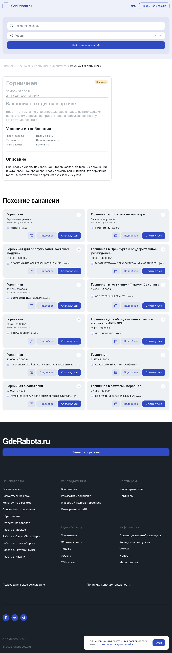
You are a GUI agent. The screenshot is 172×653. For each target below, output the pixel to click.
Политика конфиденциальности (109, 584)
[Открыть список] (160, 26)
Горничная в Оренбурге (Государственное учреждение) (124, 251)
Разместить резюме (16, 496)
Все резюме (69, 489)
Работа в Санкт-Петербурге (21, 536)
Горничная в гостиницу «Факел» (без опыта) (126, 284)
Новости (125, 555)
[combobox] (83, 26)
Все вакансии (12, 489)
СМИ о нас (68, 562)
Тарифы (66, 549)
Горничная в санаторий (25, 386)
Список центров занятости (21, 509)
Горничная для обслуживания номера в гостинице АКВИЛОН (122, 321)
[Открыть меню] (6, 6)
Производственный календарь (140, 535)
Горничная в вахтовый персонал (116, 386)
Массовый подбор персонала (81, 502)
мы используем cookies (118, 644)
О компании (69, 535)
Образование (11, 516)
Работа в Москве (14, 529)
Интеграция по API (74, 509)
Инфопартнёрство (131, 489)
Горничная (15, 214)
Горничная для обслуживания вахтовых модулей (38, 251)
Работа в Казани (14, 556)
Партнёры (126, 496)
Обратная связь (71, 542)
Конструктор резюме (17, 502)
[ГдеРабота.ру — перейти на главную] (21, 5)
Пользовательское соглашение (24, 584)
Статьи (124, 549)
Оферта (66, 555)
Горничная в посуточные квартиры (118, 214)
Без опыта (42, 144)
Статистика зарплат (16, 523)
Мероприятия (128, 562)
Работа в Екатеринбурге (19, 550)
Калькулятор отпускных (135, 542)
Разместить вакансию (76, 496)
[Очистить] (156, 26)
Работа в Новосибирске (19, 543)
